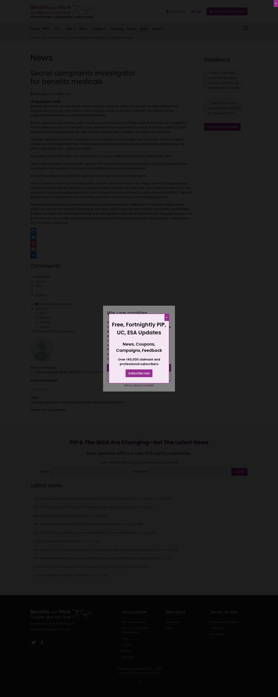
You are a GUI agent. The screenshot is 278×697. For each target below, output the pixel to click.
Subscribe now (139, 373)
